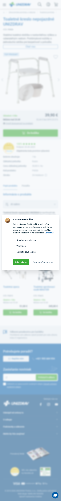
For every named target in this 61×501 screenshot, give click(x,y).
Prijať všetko (21, 262)
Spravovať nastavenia (43, 262)
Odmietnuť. (49, 233)
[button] (55, 495)
